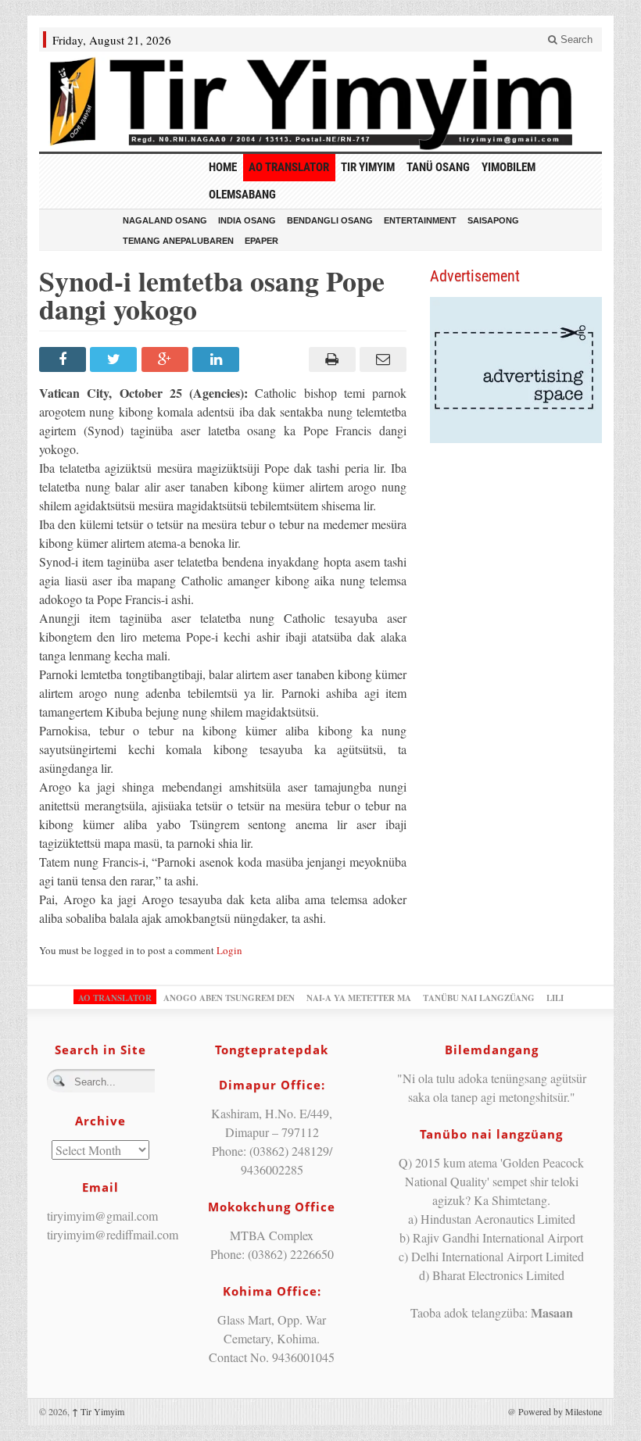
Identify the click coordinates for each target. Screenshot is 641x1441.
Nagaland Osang (165, 220)
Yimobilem (508, 167)
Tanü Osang (438, 167)
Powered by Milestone (560, 1411)
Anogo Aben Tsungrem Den (229, 998)
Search (575, 39)
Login (229, 950)
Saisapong (493, 220)
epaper (261, 240)
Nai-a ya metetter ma (358, 998)
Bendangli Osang (330, 220)
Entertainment (420, 220)
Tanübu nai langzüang (479, 998)
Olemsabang (242, 195)
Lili (555, 998)
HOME (223, 167)
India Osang (247, 220)
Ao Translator (289, 167)
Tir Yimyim (368, 167)
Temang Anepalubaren (178, 240)
